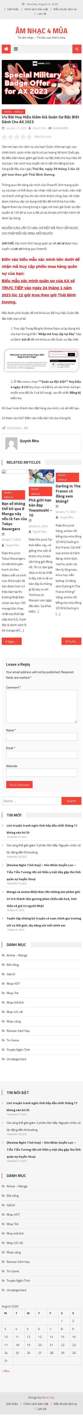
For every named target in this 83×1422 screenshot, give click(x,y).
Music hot (48, 1397)
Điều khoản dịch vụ (65, 9)
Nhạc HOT (13, 983)
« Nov (6, 1370)
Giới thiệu (13, 9)
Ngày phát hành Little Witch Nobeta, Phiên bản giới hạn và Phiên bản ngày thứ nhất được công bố (15, 641)
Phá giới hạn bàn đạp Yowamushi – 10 (40, 507)
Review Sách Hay (18, 1030)
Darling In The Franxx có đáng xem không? (68, 493)
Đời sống (13, 964)
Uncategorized (16, 1059)
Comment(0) (60, 128)
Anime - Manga (13, 112)
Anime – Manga (17, 955)
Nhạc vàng (14, 1021)
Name (11, 730)
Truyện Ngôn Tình (18, 1049)
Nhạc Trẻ (12, 993)
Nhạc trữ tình (15, 1002)
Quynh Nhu (39, 128)
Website (11, 766)
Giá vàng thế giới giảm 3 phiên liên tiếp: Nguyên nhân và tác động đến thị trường (44, 848)
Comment (13, 687)
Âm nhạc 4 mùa (41, 30)
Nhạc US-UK (15, 1011)
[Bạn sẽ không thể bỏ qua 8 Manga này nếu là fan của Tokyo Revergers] (14, 478)
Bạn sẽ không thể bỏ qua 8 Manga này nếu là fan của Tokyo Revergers (14, 516)
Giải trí (11, 974)
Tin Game (13, 1040)
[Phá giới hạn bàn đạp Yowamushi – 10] (41, 476)
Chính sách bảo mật (36, 9)
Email (10, 748)
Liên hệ (41, 14)
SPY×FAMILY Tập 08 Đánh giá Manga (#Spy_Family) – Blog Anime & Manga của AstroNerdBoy (73, 641)
